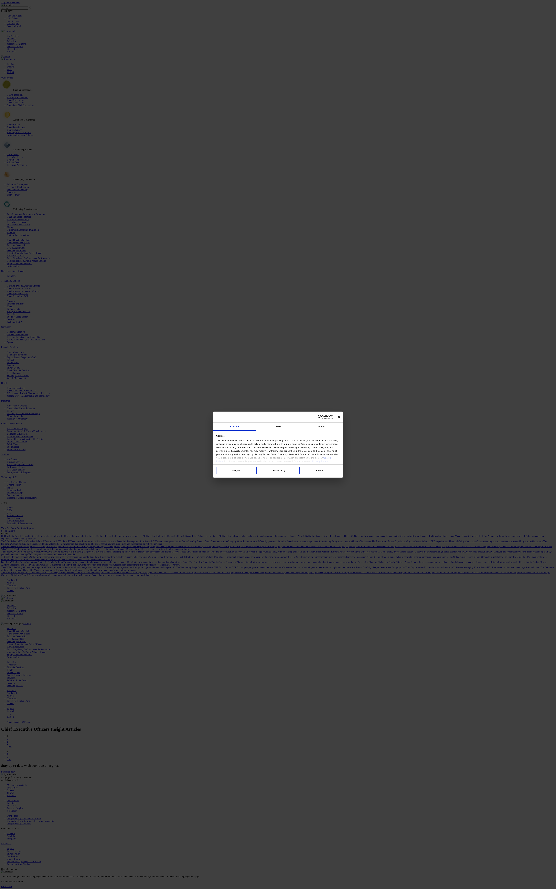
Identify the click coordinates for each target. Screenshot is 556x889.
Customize (276, 470)
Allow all (319, 470)
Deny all (236, 470)
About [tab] (321, 426)
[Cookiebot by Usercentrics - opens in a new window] (320, 417)
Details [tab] (278, 426)
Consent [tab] (234, 426)
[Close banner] (339, 417)
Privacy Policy (320, 461)
